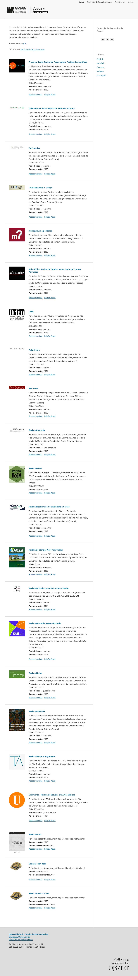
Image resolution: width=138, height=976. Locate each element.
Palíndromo (34, 350)
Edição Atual (50, 94)
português (101, 75)
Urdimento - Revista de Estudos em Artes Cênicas (52, 794)
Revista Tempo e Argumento (42, 756)
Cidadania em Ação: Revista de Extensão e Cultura (52, 108)
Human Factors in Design (40, 187)
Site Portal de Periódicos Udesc (99, 2)
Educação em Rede (37, 863)
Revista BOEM (35, 468)
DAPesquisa (34, 148)
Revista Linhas (35, 673)
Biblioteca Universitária (19, 937)
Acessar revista (35, 94)
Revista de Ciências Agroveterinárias (46, 550)
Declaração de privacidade (32, 49)
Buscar (81, 2)
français (100, 67)
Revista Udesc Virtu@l (39, 893)
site (24, 43)
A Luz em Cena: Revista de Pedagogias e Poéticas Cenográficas (58, 62)
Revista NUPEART (37, 711)
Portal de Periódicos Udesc (21, 939)
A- (112, 39)
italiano (100, 71)
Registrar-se (120, 2)
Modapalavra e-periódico (40, 231)
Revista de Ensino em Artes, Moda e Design (49, 588)
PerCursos (33, 388)
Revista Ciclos (35, 834)
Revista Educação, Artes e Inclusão (45, 623)
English (100, 59)
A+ (103, 39)
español (100, 63)
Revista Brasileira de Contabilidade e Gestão (49, 506)
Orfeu (31, 311)
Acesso (130, 2)
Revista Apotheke (37, 430)
